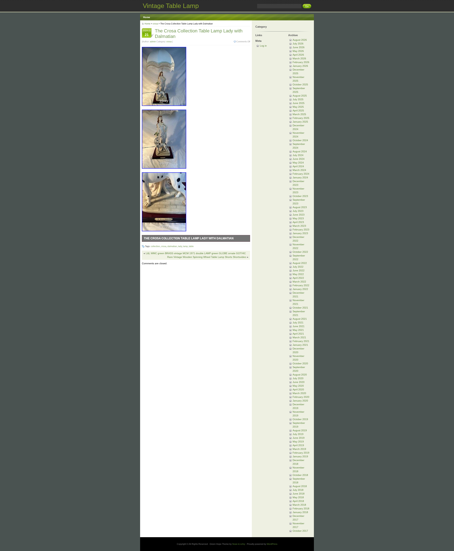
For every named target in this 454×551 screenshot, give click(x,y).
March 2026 (299, 58)
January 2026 (300, 65)
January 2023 (300, 233)
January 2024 (300, 177)
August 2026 (300, 39)
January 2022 (300, 289)
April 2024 (298, 166)
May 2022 (298, 274)
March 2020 (299, 393)
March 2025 (299, 114)
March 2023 (299, 225)
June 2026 (298, 47)
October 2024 (300, 140)
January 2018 (300, 512)
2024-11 (147, 33)
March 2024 (299, 170)
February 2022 (301, 285)
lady (180, 246)
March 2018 (299, 504)
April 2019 (298, 445)
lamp (185, 246)
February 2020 (301, 396)
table (191, 246)
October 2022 (300, 251)
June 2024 (298, 158)
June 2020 (298, 382)
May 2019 (298, 441)
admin (153, 41)
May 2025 (298, 106)
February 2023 (301, 229)
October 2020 (300, 363)
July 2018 (298, 489)
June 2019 (298, 437)
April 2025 (298, 110)
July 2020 (298, 378)
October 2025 (300, 84)
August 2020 (300, 374)
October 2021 (300, 307)
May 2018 (298, 497)
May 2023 (298, 218)
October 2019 (300, 419)
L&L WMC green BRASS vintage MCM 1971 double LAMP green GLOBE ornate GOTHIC (196, 253)
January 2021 (300, 344)
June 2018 (298, 493)
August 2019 (300, 430)
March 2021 (299, 337)
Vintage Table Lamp (171, 5)
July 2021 (298, 322)
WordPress (272, 544)
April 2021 (298, 333)
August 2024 (300, 151)
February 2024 (301, 173)
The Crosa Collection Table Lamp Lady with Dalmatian (189, 238)
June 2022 (298, 270)
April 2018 (298, 501)
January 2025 (300, 121)
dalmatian (172, 246)
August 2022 (300, 263)
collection (155, 246)
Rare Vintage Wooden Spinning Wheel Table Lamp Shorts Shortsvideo (206, 257)
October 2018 (300, 475)
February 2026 (301, 62)
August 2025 (300, 95)
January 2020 (300, 400)
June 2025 (298, 103)
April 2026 (298, 54)
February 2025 (301, 118)
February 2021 (301, 341)
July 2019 (298, 434)
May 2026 (298, 51)
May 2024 (298, 162)
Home (146, 17)
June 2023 (298, 214)
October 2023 (300, 196)
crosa (155, 23)
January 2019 (300, 456)
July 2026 (298, 43)
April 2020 (298, 389)
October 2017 (300, 530)
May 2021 (298, 330)
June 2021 (298, 326)
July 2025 (298, 99)
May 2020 (298, 385)
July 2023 (298, 211)
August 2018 (300, 486)
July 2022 (298, 266)
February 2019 (301, 452)
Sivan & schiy (238, 544)
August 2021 (300, 318)
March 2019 (299, 449)
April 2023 (298, 222)
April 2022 (298, 277)
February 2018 (301, 508)
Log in (263, 45)
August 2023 (300, 207)
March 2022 (299, 281)
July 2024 (298, 155)
